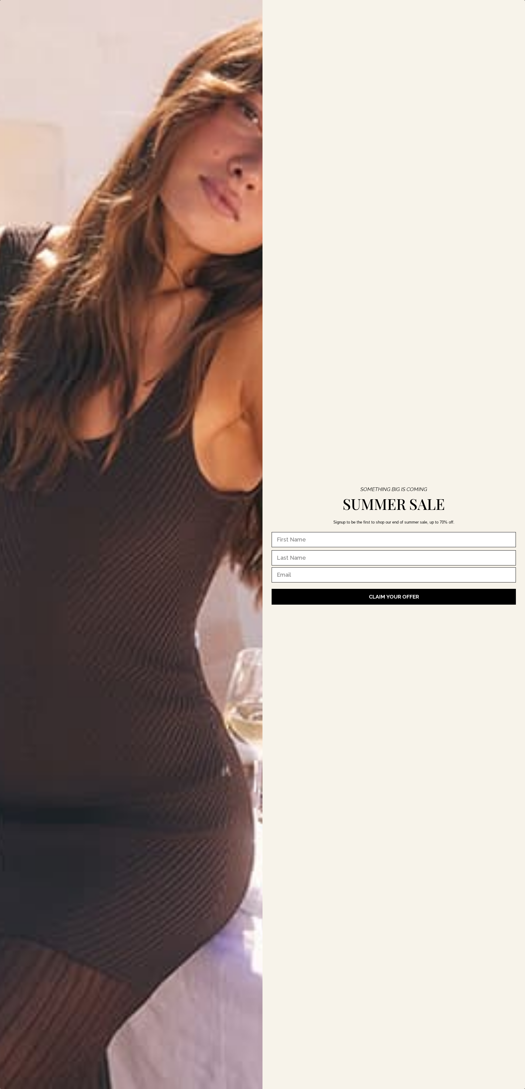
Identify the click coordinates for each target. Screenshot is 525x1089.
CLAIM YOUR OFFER (394, 597)
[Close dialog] (230, 9)
